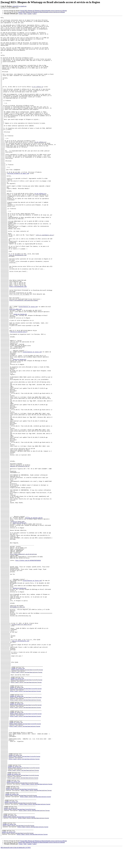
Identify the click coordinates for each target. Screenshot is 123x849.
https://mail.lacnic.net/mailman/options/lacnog (26, 672)
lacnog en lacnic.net (17, 521)
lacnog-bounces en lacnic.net (28, 306)
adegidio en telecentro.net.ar (19, 466)
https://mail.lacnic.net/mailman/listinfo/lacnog (27, 669)
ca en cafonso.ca (37, 86)
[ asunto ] (29, 13)
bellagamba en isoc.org (17, 607)
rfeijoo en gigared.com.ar (18, 331)
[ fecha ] (21, 13)
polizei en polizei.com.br (33, 517)
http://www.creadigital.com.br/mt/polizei (23, 554)
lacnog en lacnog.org (20, 314)
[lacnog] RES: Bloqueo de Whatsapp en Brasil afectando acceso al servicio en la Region (43, 10)
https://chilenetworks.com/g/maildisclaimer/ (23, 300)
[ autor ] (34, 13)
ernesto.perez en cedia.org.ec (21, 624)
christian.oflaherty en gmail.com (18, 173)
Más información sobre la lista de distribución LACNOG (16, 847)
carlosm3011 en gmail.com (19, 6)
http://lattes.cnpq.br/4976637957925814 (28, 560)
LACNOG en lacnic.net (18, 668)
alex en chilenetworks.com (17, 255)
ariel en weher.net (15, 309)
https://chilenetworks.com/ (18, 286)
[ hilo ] (25, 13)
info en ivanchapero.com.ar (45, 235)
